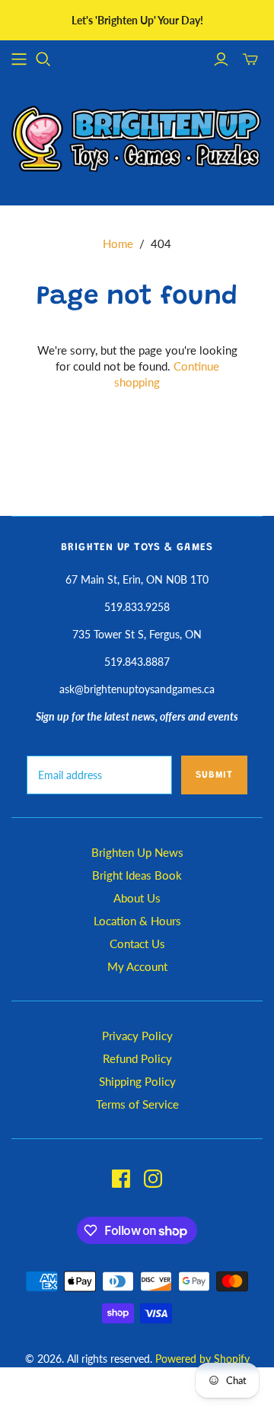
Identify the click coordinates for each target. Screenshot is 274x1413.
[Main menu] (19, 59)
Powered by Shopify (202, 1358)
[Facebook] (121, 1179)
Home (118, 243)
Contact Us (137, 943)
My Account (137, 966)
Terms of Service (137, 1104)
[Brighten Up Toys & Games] (137, 140)
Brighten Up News (137, 852)
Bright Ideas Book (137, 875)
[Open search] (43, 59)
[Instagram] (153, 1179)
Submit (214, 775)
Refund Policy (137, 1058)
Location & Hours (137, 921)
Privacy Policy (137, 1035)
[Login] (221, 59)
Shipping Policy (137, 1081)
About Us (137, 898)
